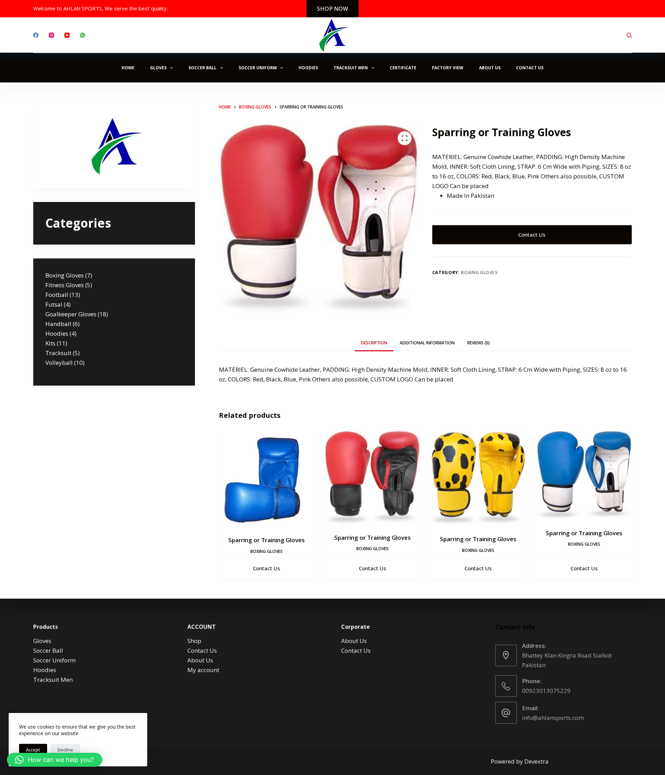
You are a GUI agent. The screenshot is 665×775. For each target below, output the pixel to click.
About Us (489, 68)
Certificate (403, 68)
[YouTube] (67, 35)
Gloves (158, 68)
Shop (194, 641)
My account (203, 670)
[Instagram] (51, 35)
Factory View (447, 68)
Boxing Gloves (479, 272)
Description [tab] (374, 343)
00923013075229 (546, 691)
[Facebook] (35, 35)
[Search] (629, 35)
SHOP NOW (332, 8)
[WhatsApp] (82, 35)
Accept (33, 750)
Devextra (536, 761)
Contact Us (529, 68)
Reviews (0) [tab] (478, 343)
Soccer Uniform (258, 68)
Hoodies (308, 68)
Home (128, 68)
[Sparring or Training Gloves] (266, 479)
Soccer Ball (202, 68)
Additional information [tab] (427, 343)
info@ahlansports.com (553, 718)
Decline (65, 750)
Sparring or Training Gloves (266, 540)
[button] (54, 760)
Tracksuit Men (351, 68)
